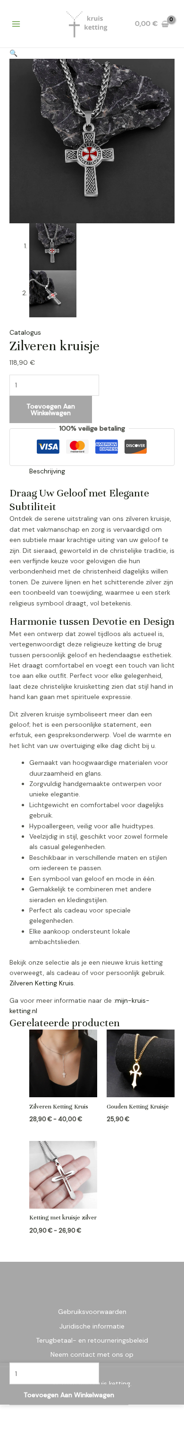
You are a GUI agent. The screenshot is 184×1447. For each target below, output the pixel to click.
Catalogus (25, 332)
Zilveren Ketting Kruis (41, 983)
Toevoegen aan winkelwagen (50, 409)
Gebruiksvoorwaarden (92, 1311)
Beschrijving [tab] (47, 471)
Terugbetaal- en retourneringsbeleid (92, 1340)
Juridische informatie (92, 1326)
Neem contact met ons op (92, 1354)
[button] (13, 53)
